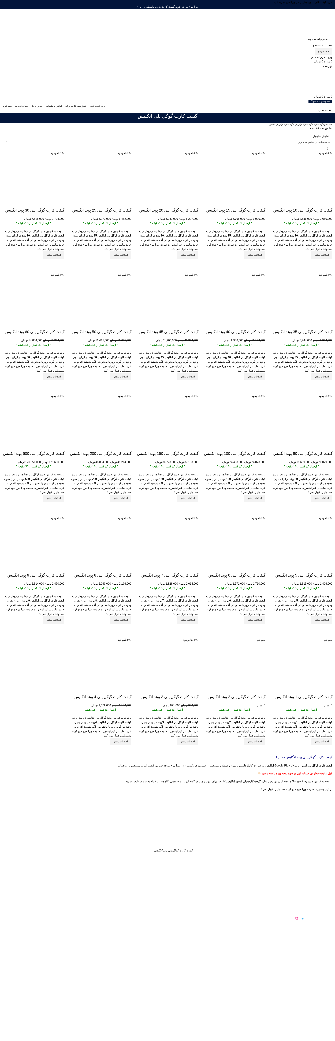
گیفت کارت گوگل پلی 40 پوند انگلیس (235, 332)
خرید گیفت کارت (320, 124)
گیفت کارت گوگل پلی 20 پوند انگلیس (168, 210)
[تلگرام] (302, 919)
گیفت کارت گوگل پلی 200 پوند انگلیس (100, 453)
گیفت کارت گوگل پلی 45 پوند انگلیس (168, 332)
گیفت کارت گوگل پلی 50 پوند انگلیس (101, 332)
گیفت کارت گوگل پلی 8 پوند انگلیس (102, 575)
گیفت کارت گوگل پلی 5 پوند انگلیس (303, 575)
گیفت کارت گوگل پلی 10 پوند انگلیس (302, 210)
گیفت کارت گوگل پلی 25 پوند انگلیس (101, 210)
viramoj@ (129, 880)
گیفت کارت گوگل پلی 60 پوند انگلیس (34, 332)
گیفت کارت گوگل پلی (303, 124)
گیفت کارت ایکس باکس (209, 903)
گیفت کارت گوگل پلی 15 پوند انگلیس (235, 210)
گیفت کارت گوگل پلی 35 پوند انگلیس (302, 332)
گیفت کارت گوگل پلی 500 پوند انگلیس (33, 453)
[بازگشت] (201, 117)
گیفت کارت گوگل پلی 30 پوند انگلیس (34, 210)
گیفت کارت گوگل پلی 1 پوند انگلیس (303, 697)
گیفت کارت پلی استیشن (209, 919)
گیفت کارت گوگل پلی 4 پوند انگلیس (102, 697)
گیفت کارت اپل (209, 911)
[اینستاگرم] (296, 919)
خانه (330, 124)
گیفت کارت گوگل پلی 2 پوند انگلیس (236, 697)
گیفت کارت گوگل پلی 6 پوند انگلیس (236, 575)
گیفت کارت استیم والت (209, 896)
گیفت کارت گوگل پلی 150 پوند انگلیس (167, 453)
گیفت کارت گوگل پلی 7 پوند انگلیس (169, 575)
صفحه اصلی (325, 110)
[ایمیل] (284, 919)
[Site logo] (310, 21)
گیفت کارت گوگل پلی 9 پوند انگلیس (35, 575)
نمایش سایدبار (321, 136)
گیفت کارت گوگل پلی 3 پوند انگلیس (169, 697)
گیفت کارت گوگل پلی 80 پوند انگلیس (302, 453)
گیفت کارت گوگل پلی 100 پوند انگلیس (234, 453)
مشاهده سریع (328, 263)
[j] (290, 919)
